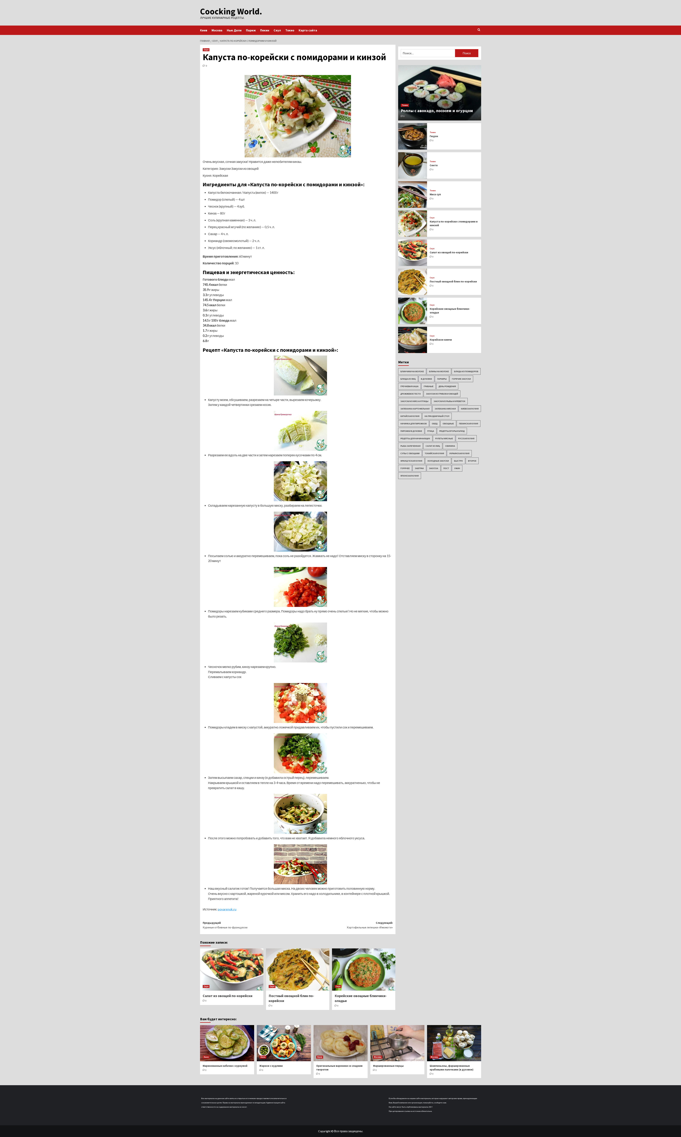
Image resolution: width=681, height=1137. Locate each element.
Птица (430, 431)
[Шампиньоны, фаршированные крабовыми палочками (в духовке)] (454, 1043)
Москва (217, 30)
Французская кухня (411, 461)
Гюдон (434, 136)
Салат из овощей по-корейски (227, 995)
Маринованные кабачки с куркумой (225, 1065)
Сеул (277, 30)
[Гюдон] (412, 136)
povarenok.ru (227, 909)
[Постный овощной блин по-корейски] (297, 969)
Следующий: (370, 925)
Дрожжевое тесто (410, 394)
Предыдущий (225, 925)
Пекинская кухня (468, 423)
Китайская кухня (409, 416)
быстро (458, 461)
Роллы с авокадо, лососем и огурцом (437, 110)
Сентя (434, 165)
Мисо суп (435, 194)
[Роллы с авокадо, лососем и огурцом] (439, 92)
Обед (435, 423)
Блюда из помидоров (466, 371)
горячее (405, 468)
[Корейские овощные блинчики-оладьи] (363, 969)
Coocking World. (231, 11)
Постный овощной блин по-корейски (453, 281)
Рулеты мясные (444, 438)
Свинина (450, 446)
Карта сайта (308, 30)
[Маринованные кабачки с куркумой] (227, 1043)
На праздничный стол (437, 416)
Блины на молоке (439, 371)
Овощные (448, 423)
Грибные (428, 386)
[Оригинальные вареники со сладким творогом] (341, 1043)
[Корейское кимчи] (412, 340)
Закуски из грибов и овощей (442, 394)
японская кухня (409, 476)
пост (446, 468)
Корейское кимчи (441, 339)
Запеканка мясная (445, 409)
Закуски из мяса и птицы (414, 401)
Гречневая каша (409, 386)
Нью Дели (234, 30)
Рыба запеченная (410, 446)
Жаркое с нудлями (271, 1065)
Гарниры (442, 379)
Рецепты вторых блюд (452, 431)
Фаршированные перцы (388, 1065)
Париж (251, 30)
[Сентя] (412, 165)
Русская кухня (466, 438)
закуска (433, 468)
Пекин (264, 30)
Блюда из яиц (408, 379)
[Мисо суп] (412, 194)
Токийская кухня (434, 453)
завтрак (419, 468)
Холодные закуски (438, 461)
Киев (203, 30)
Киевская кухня (470, 409)
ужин (457, 468)
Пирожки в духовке (411, 431)
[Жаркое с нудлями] (284, 1043)
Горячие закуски (461, 379)
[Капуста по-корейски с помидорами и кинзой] (412, 223)
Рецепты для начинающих (415, 438)
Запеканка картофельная (415, 409)
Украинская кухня (459, 453)
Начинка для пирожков (413, 423)
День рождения (447, 386)
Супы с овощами (410, 453)
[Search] (479, 30)
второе (472, 461)
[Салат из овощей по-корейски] (231, 969)
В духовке (426, 379)
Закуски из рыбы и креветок (449, 401)
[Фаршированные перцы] (397, 1043)
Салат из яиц (433, 446)
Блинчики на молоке (412, 371)
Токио (289, 30)
